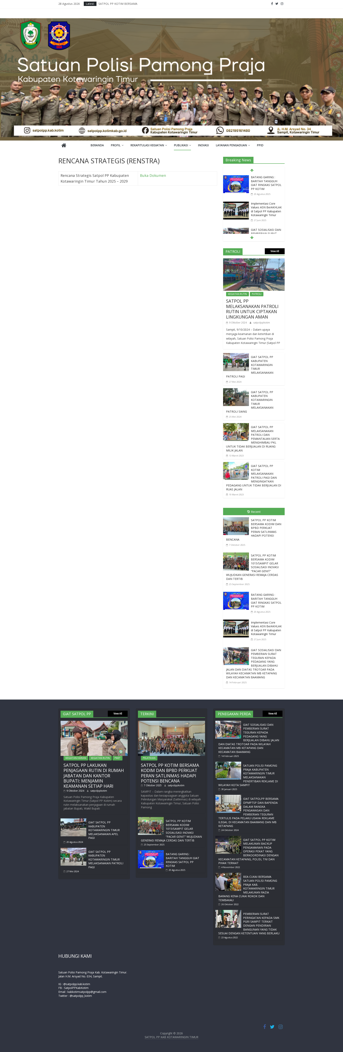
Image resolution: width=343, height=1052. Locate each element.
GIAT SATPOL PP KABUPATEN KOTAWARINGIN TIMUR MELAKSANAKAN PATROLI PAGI (105, 859)
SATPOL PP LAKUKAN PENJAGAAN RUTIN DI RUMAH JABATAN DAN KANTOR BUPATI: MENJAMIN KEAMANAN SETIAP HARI (94, 775)
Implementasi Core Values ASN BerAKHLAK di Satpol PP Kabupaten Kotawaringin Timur (266, 209)
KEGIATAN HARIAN (76, 758)
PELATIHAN (149, 758)
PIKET (117, 758)
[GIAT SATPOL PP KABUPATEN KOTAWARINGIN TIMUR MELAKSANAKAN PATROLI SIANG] (236, 391)
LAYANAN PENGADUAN (231, 145)
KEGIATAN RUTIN (237, 294)
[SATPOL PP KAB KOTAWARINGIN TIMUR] (63, 146)
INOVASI (203, 145)
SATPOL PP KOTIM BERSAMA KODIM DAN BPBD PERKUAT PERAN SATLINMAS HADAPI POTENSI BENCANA (253, 529)
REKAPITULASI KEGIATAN (147, 145)
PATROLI (256, 294)
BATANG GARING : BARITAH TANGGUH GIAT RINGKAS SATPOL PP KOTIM (266, 183)
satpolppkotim (261, 322)
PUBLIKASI (181, 145)
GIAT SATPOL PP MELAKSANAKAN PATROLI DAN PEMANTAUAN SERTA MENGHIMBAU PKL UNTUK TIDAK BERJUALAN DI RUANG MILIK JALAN (253, 438)
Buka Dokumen (153, 175)
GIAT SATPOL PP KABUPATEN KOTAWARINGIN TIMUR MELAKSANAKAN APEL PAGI (104, 830)
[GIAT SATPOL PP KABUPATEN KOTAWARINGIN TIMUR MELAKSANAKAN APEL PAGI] (73, 820)
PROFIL (115, 145)
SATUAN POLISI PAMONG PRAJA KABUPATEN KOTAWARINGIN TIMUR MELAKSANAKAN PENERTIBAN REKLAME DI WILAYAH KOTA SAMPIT (248, 775)
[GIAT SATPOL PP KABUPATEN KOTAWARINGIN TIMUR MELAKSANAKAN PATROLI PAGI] (236, 355)
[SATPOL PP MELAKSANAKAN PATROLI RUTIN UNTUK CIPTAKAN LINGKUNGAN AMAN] (254, 261)
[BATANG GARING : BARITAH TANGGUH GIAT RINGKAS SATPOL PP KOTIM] (236, 177)
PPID (260, 145)
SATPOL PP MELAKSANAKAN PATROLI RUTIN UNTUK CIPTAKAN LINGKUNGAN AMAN (252, 309)
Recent (256, 512)
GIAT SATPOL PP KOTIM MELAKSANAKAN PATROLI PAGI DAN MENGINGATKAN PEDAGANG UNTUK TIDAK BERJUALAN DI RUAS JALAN (253, 477)
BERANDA (97, 145)
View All (275, 251)
